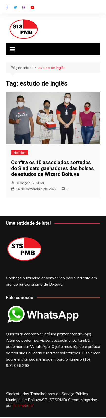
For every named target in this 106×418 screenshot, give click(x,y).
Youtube (32, 7)
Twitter (15, 7)
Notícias (20, 153)
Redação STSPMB (30, 183)
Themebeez (23, 405)
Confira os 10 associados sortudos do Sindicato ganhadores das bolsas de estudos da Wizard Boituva (52, 168)
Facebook (7, 7)
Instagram (24, 7)
